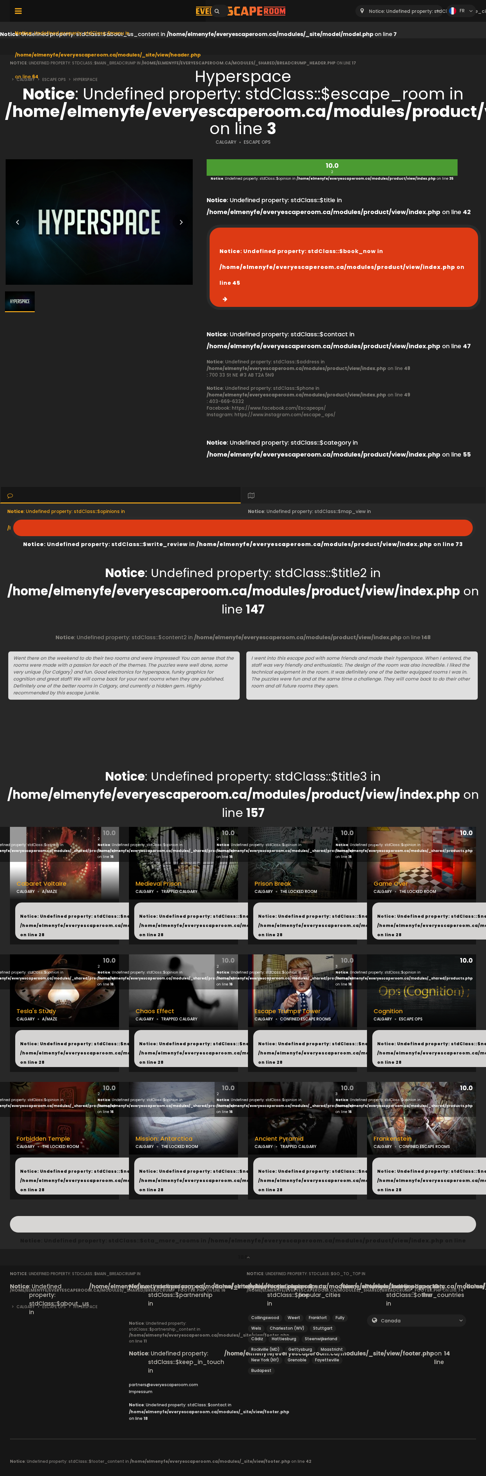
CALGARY (226, 142)
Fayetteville (327, 1360)
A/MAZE (49, 891)
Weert (294, 1317)
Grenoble (297, 1360)
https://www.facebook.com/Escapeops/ (279, 408)
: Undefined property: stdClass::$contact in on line (209, 1411)
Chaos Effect (155, 1011)
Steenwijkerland (321, 1339)
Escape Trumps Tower (288, 1011)
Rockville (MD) (265, 1349)
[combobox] (399, 11)
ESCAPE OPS (257, 142)
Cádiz (257, 1339)
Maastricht (332, 1349)
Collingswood (265, 1317)
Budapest (261, 1370)
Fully (340, 1317)
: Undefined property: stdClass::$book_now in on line (342, 267)
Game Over (391, 883)
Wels (256, 1328)
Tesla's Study (36, 1011)
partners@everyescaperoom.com (163, 1384)
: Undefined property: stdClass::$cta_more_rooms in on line (243, 1224)
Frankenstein (393, 1138)
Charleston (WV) (287, 1328)
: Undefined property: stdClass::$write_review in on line (243, 528)
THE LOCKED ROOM (298, 891)
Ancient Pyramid (279, 1138)
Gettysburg (300, 1349)
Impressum (140, 1391)
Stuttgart (323, 1328)
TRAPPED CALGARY (179, 891)
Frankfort (318, 1317)
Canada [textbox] (391, 1321)
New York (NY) (265, 1360)
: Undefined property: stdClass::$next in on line (113, 925)
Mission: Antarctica (164, 1138)
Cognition (388, 1011)
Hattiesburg (284, 1339)
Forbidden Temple (43, 1138)
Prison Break (273, 883)
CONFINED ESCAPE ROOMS (305, 1019)
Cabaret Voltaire (41, 883)
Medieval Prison (159, 883)
